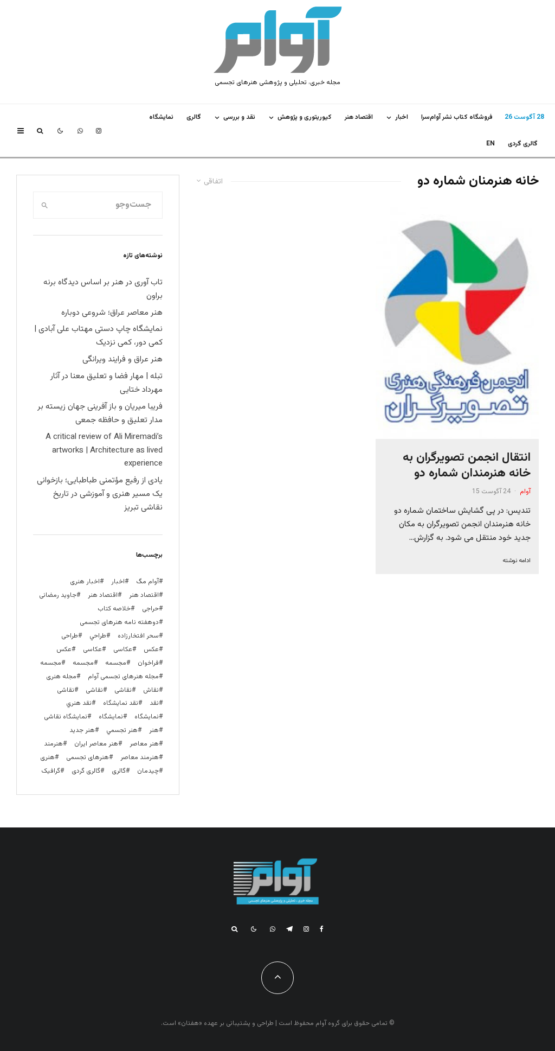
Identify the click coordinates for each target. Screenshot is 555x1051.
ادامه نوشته (516, 560)
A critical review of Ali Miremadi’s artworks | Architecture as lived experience (104, 450)
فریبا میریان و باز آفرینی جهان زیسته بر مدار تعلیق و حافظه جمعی (100, 413)
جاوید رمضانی (57, 595)
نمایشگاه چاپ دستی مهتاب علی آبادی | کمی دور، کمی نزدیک (98, 336)
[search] (45, 205)
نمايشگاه (161, 117)
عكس (151, 649)
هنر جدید (82, 730)
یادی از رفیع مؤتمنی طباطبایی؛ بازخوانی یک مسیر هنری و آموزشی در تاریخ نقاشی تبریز (100, 494)
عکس (64, 649)
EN (490, 144)
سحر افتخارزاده (138, 636)
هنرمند (53, 744)
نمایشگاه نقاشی (65, 717)
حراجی (150, 609)
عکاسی (122, 649)
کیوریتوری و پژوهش (305, 117)
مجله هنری (61, 676)
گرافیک (50, 771)
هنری (47, 757)
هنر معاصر (144, 744)
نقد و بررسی (239, 117)
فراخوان (148, 663)
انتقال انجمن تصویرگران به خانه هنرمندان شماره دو (467, 466)
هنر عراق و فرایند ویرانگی (122, 359)
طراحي (97, 636)
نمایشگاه (111, 717)
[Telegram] (289, 929)
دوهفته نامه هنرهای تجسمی (119, 622)
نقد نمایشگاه (120, 703)
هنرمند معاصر (139, 757)
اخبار (401, 117)
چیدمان (148, 771)
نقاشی (123, 690)
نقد (154, 703)
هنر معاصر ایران (96, 744)
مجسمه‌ (50, 663)
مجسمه (115, 663)
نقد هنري (79, 703)
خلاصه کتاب (114, 609)
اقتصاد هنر (359, 117)
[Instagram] (98, 130)
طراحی (69, 636)
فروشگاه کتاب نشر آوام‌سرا (457, 117)
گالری (193, 117)
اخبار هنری (85, 582)
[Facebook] (321, 929)
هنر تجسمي (122, 730)
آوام (525, 491)
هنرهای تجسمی (87, 757)
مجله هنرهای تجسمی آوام (123, 676)
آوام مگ (147, 582)
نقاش (151, 690)
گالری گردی (523, 144)
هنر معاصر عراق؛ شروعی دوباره (112, 313)
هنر (154, 730)
